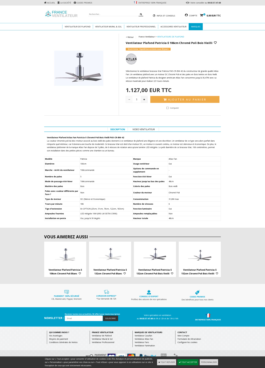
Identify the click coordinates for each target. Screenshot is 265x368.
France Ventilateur (147, 36)
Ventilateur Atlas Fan (144, 339)
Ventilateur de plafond (78, 26)
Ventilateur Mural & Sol (108, 26)
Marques (195, 26)
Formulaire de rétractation (189, 339)
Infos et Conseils (166, 15)
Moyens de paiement (58, 339)
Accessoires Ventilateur (173, 26)
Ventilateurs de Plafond (170, 36)
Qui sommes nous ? (59, 332)
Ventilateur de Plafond (102, 335)
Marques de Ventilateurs (148, 332)
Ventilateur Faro (142, 342)
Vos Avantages (55, 335)
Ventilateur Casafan (143, 335)
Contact (182, 332)
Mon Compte (183, 335)
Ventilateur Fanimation (145, 345)
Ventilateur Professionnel (141, 26)
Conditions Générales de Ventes (63, 342)
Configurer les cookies (187, 342)
